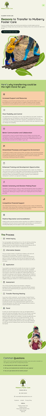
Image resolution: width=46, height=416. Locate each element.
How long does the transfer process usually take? (16, 365)
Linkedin (22, 400)
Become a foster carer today (10, 31)
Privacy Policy (28, 400)
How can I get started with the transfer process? (16, 370)
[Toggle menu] (43, 5)
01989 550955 (24, 393)
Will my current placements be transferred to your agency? (19, 368)
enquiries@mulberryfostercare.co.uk (24, 396)
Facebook (16, 400)
